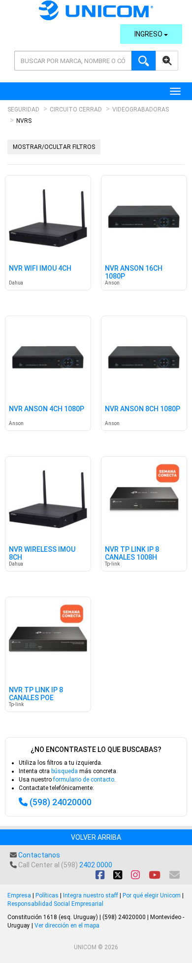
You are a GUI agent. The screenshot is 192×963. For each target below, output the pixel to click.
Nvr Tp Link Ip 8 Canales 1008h (132, 553)
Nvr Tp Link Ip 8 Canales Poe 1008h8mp (36, 697)
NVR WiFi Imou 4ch (40, 268)
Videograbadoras (140, 109)
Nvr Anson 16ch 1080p (133, 272)
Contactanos (39, 855)
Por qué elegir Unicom (152, 895)
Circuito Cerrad (76, 109)
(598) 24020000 (61, 802)
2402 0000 (95, 865)
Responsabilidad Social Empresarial (55, 903)
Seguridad (23, 109)
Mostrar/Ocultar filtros (54, 146)
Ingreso (149, 34)
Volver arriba (96, 837)
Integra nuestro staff (90, 895)
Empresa (19, 895)
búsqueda (64, 771)
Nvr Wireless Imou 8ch (42, 553)
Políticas (47, 895)
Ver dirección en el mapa (66, 925)
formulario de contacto (83, 779)
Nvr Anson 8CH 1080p (142, 409)
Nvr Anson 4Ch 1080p (46, 409)
